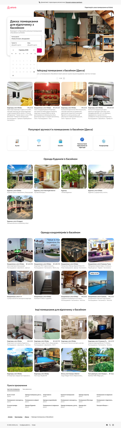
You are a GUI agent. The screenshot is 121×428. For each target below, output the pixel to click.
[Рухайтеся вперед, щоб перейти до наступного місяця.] (33, 50)
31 (13, 75)
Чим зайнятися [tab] (27, 389)
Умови (33, 425)
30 (34, 72)
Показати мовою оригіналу (74, 2)
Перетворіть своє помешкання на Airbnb (99, 7)
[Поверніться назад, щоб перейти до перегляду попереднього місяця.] (13, 50)
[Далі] (63, 78)
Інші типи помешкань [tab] (13, 389)
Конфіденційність (25, 425)
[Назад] (57, 78)
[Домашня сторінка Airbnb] (11, 7)
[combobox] (26, 39)
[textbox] (18, 45)
